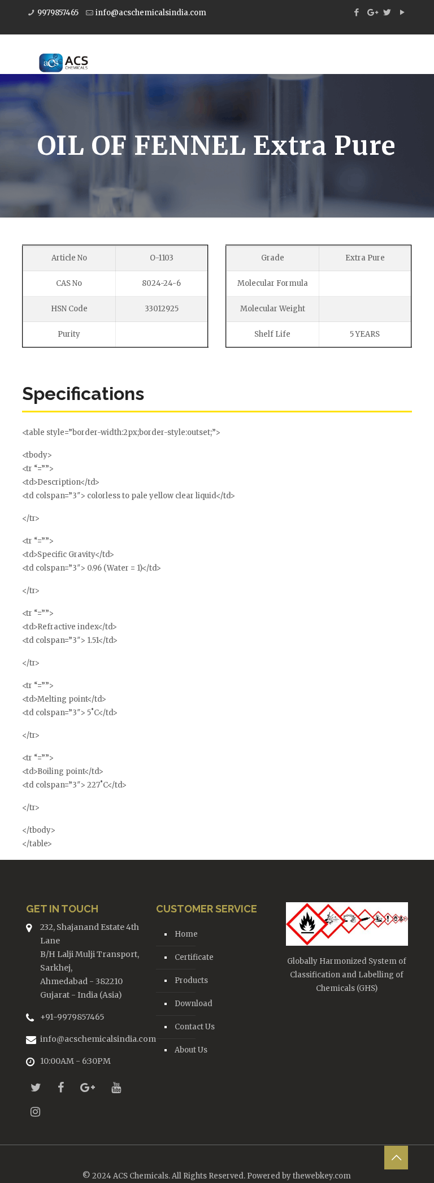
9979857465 (58, 13)
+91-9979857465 (72, 1017)
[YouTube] (402, 12)
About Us (191, 1050)
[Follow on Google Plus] (87, 1087)
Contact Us (195, 1027)
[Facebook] (356, 12)
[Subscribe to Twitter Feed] (36, 1087)
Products (191, 980)
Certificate (194, 957)
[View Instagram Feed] (35, 1111)
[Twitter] (387, 12)
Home (186, 934)
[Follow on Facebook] (61, 1087)
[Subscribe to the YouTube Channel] (116, 1087)
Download (193, 1003)
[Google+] (371, 12)
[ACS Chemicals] (63, 54)
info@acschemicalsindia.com (151, 13)
